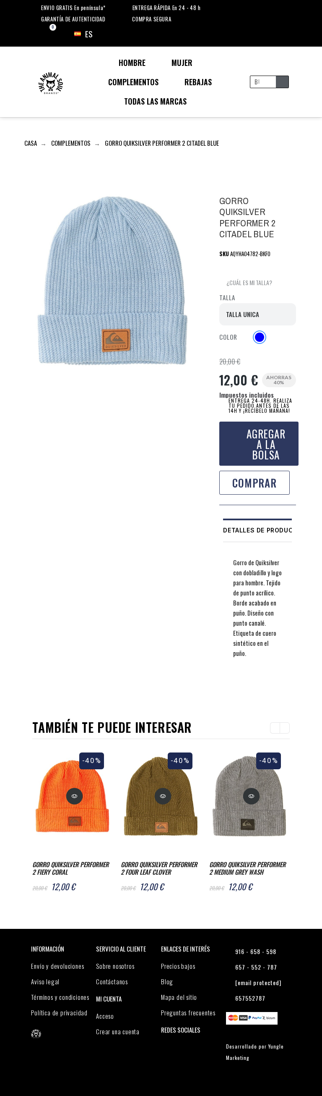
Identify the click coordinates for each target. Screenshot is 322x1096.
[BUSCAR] (282, 82)
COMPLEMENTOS (133, 81)
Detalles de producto (262, 530)
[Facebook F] (226, 685)
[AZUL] (259, 337)
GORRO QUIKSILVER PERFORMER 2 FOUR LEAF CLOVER (159, 868)
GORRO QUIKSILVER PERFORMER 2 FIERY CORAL (70, 868)
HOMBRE (132, 62)
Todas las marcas (155, 101)
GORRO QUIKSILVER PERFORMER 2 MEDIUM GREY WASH (247, 868)
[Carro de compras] (45, 34)
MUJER (181, 62)
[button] (245, 283)
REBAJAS (198, 81)
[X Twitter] (242, 685)
